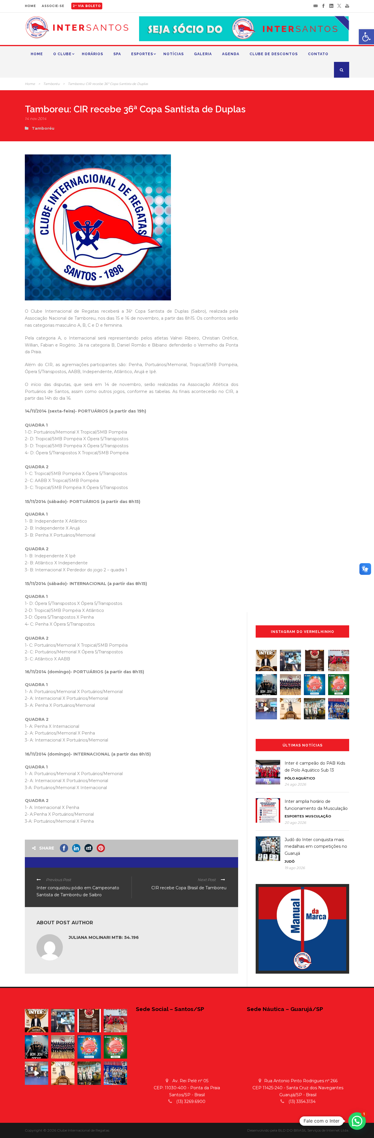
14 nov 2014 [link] (35, 118)
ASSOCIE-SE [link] (53, 6)
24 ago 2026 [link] (295, 784)
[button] (357, 1121)
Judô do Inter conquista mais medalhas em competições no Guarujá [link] (316, 846)
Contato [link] (318, 54)
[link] (366, 36)
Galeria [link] (203, 54)
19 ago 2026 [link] (295, 868)
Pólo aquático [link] (300, 778)
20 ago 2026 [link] (295, 822)
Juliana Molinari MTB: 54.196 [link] (104, 937)
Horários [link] (92, 54)
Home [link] (37, 54)
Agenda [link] (230, 54)
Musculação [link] (318, 816)
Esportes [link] (142, 54)
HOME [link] (30, 6)
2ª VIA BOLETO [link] (87, 6)
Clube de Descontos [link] (274, 54)
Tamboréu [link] (51, 84)
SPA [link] (117, 54)
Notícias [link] (173, 54)
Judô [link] (290, 861)
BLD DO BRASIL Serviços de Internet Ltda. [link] (313, 1130)
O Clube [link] (62, 54)
